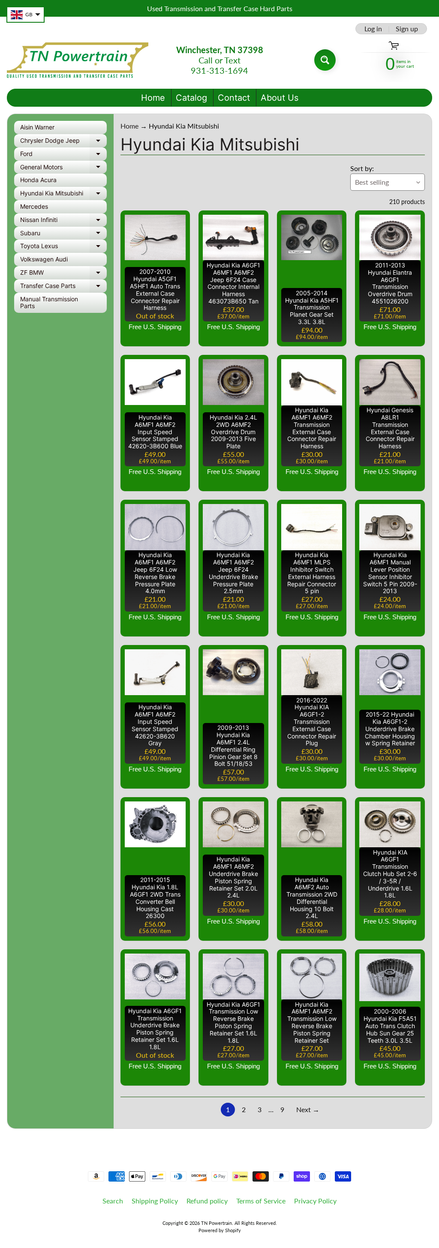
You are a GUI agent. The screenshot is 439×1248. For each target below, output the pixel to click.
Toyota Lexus (63, 247)
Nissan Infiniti (63, 221)
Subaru (63, 234)
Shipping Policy (155, 1201)
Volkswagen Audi (44, 259)
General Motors (63, 168)
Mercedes (34, 206)
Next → (307, 1109)
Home (153, 98)
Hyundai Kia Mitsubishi (63, 194)
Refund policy (207, 1201)
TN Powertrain (216, 1223)
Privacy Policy (315, 1201)
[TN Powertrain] (77, 60)
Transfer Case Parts (63, 287)
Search (112, 1201)
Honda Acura (38, 179)
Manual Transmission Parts (49, 302)
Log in (373, 28)
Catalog (191, 98)
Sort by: (362, 168)
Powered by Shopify (219, 1230)
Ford (63, 155)
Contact (234, 98)
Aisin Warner (37, 127)
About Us (279, 98)
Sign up (407, 28)
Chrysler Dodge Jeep (63, 142)
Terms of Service (261, 1201)
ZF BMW (63, 274)
